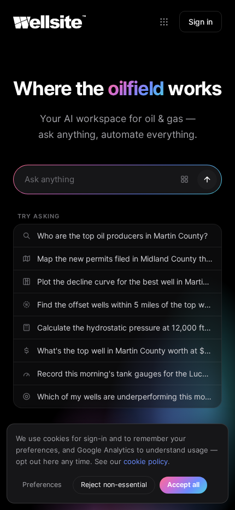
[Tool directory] (184, 179)
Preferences (42, 484)
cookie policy (146, 461)
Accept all (183, 484)
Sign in (201, 21)
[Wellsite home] (49, 21)
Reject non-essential (114, 484)
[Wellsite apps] (164, 22)
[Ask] (207, 179)
